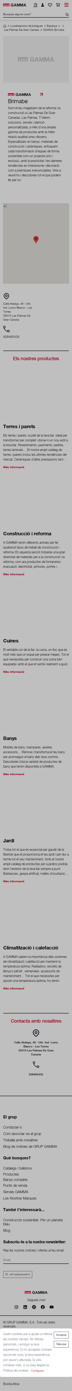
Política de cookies (16, 1370)
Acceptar (61, 1335)
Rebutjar (61, 1344)
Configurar (37, 1370)
